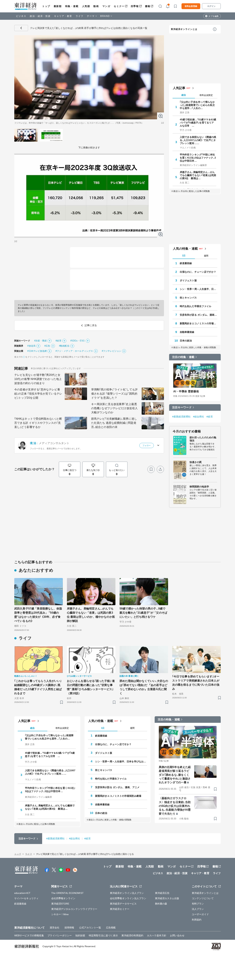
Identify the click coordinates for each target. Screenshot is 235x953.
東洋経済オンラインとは (184, 29)
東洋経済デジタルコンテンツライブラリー (74, 909)
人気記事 (179, 88)
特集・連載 (72, 6)
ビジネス (21, 16)
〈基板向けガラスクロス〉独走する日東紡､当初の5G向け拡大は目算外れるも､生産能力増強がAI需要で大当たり (175, 806)
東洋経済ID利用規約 (132, 935)
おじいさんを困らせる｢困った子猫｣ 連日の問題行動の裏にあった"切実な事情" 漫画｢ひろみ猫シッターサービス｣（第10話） (91, 687)
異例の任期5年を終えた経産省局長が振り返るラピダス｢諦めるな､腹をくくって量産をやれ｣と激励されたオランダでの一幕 (175, 775)
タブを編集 (213, 16)
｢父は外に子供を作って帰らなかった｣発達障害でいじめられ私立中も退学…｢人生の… (197, 105)
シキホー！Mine (60, 914)
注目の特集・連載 (183, 357)
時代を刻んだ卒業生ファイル (195, 306)
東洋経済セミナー (119, 909)
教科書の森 (161, 903)
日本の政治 (186, 340)
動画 (96, 6)
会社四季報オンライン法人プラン (128, 898)
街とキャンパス (188, 297)
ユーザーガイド (200, 914)
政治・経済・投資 (40, 16)
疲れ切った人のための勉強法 (203, 439)
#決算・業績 (40, 340)
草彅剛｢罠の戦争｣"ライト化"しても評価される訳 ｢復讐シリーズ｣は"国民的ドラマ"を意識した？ (114, 393)
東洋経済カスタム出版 (167, 898)
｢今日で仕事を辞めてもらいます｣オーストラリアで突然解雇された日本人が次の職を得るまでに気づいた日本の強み (195, 682)
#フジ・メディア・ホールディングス (74, 351)
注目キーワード (182, 407)
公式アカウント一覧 (90, 927)
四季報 (135, 6)
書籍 (147, 6)
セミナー (119, 6)
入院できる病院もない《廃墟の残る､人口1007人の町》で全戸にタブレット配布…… (198, 140)
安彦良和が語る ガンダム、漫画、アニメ (198, 314)
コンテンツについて (203, 898)
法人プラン (198, 909)
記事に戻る (21, 28)
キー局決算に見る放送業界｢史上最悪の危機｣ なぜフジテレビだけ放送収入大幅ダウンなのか (114, 408)
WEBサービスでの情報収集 (29, 935)
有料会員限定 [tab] (206, 95)
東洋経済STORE (60, 903)
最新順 (58, 6)
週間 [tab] (206, 255)
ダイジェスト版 (188, 280)
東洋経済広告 (162, 893)
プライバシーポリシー (59, 935)
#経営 (58, 340)
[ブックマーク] (151, 469)
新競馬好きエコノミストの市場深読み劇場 (198, 323)
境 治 (33, 443)
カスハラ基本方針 (156, 935)
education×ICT (22, 893)
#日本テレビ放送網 (37, 351)
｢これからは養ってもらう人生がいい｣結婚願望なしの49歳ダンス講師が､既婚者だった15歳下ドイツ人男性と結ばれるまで (38, 687)
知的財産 (80, 935)
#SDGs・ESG (77, 340)
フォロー (146, 445)
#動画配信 (64, 346)
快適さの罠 (196, 462)
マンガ (106, 6)
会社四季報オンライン (63, 898)
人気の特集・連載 (185, 248)
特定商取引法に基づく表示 (103, 935)
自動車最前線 (187, 332)
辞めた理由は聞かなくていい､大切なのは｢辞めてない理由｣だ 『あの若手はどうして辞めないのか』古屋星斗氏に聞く (144, 687)
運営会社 (54, 927)
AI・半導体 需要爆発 (186, 391)
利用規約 (196, 919)
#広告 (47, 346)
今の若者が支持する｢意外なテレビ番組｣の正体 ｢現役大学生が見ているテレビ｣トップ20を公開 (38, 393)
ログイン (211, 6)
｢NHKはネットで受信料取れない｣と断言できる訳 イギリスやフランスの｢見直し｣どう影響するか (38, 422)
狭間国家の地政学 (199, 486)
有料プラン (198, 903)
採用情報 (69, 927)
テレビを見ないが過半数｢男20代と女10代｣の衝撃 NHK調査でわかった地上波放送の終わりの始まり (38, 379)
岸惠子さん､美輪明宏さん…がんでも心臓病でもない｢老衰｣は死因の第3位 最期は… (198, 175)
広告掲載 (111, 927)
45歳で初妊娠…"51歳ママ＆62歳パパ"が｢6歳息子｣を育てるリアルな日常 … (198, 122)
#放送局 (31, 346)
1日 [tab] (183, 255)
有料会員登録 (191, 6)
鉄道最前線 (186, 263)
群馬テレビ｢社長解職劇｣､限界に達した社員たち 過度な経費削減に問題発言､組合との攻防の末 (114, 422)
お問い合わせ (177, 935)
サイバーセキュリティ (26, 898)
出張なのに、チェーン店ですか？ (198, 271)
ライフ (79, 16)
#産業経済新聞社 (181, 416)
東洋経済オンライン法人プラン (127, 893)
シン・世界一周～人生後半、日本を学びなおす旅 (198, 289)
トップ (46, 6)
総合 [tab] (183, 95)
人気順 (86, 6)
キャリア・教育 (63, 16)
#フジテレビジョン (111, 351)
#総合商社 (198, 416)
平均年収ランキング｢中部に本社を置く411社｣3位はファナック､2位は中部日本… (198, 157)
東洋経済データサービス (123, 903)
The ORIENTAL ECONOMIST (67, 893)
